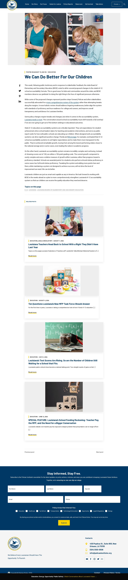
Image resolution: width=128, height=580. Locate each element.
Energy (110, 511)
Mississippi (72, 137)
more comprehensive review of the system (63, 102)
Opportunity (85, 511)
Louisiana (32, 190)
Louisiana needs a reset (33, 120)
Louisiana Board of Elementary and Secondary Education (60, 190)
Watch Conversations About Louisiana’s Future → (81, 576)
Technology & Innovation (70, 511)
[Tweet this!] (20, 91)
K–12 (26, 190)
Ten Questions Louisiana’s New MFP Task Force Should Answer (59, 303)
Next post (99, 452)
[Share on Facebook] (20, 86)
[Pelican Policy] (12, 5)
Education (52, 72)
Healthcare (32, 511)
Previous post (29, 452)
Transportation (54, 511)
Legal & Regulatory (45, 241)
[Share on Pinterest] (20, 96)
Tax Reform (42, 511)
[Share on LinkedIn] (20, 101)
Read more (32, 256)
